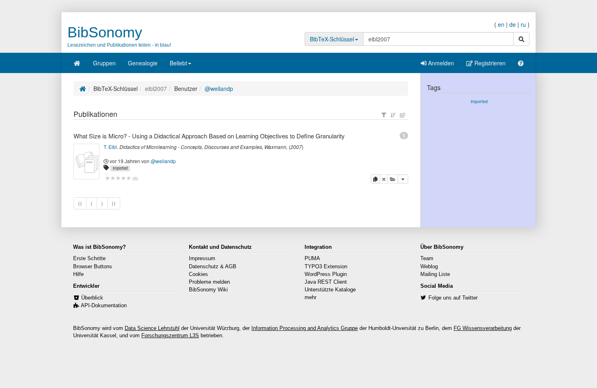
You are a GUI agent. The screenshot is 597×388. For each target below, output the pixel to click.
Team (426, 258)
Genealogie (143, 63)
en (501, 24)
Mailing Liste (435, 274)
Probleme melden (209, 282)
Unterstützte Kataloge (330, 290)
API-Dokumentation (104, 305)
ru (523, 24)
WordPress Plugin (326, 274)
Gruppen (104, 63)
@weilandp (219, 88)
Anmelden (440, 63)
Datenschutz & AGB (212, 266)
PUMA (312, 258)
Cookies (198, 274)
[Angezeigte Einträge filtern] (384, 114)
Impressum (202, 258)
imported (120, 168)
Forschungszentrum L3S (170, 335)
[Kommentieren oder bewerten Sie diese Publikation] (118, 178)
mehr (310, 297)
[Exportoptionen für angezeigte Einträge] (403, 114)
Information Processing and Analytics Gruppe (304, 328)
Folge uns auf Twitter (453, 298)
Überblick (92, 298)
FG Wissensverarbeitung (483, 328)
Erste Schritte (89, 258)
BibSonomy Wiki (208, 290)
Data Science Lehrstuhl (152, 328)
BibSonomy (104, 32)
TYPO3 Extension (326, 266)
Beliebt (178, 63)
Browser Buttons (92, 266)
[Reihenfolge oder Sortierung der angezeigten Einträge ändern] (393, 114)
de (512, 24)
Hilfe (78, 274)
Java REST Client (326, 282)
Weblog (429, 266)
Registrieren (489, 63)
